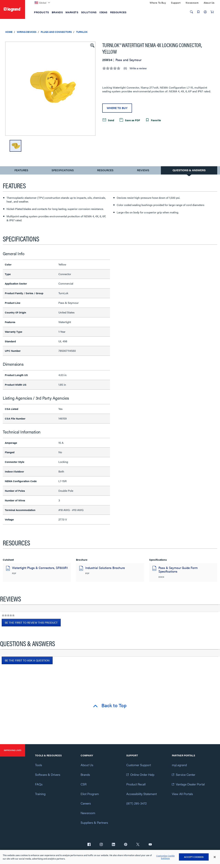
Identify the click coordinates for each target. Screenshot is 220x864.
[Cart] (212, 11)
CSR (83, 784)
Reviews (143, 170)
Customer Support (138, 765)
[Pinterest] (126, 845)
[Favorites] (198, 11)
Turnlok (81, 32)
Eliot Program (90, 794)
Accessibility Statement (141, 794)
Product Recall (136, 784)
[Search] (191, 11)
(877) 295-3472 (136, 803)
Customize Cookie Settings (165, 857)
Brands (85, 774)
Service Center (185, 774)
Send (110, 120)
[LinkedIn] (113, 845)
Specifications (63, 170)
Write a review (138, 68)
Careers (86, 803)
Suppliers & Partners (94, 822)
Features (21, 171)
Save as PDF (132, 120)
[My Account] (205, 11)
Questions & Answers (189, 170)
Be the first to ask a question (27, 660)
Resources (105, 170)
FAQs (38, 784)
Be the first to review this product (33, 623)
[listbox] (50, 89)
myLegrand (179, 765)
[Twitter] (138, 845)
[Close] (215, 857)
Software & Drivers (47, 774)
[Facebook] (89, 845)
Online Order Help (142, 774)
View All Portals (182, 794)
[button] (92, 45)
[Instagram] (101, 845)
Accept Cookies (194, 856)
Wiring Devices (26, 32)
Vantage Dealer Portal (190, 784)
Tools (38, 765)
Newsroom (88, 813)
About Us (87, 765)
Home (9, 32)
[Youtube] (150, 845)
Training (40, 794)
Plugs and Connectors (56, 32)
